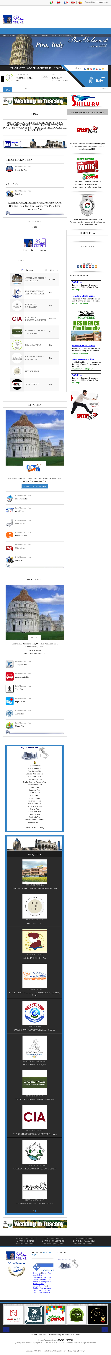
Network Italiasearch (83, 1241)
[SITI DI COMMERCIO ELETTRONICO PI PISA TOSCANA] (55, 1315)
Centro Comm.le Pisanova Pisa (34, 782)
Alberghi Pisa (35, 795)
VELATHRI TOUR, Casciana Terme (30, 1032)
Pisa (40, 1335)
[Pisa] (13, 19)
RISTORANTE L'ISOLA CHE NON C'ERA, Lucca (30, 1136)
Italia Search (75, 1335)
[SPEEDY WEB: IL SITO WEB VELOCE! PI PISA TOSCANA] (97, 1315)
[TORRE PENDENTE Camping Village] (30, 980)
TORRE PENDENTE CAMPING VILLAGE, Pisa (30, 997)
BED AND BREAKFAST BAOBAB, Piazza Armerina (30, 893)
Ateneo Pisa (19, 714)
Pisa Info (34, 36)
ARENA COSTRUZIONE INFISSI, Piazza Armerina (30, 1171)
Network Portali (101, 2)
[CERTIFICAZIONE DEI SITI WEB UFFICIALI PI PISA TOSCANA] (76, 1315)
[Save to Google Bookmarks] (88, 69)
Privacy (82, 1351)
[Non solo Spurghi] (30, 1049)
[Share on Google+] (91, 69)
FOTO (76, 36)
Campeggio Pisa (45, 205)
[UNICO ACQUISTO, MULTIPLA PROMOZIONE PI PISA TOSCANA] (34, 1315)
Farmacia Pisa (34, 790)
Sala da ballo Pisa (34, 804)
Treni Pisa (19, 689)
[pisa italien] (73, 2)
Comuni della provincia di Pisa (35, 653)
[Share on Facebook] (85, 69)
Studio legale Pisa (34, 823)
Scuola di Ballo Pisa (34, 806)
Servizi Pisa (34, 809)
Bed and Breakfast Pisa (22, 205)
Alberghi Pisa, (16, 202)
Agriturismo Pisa (33, 202)
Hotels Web (65, 1335)
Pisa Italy (76, 1351)
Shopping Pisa (34, 814)
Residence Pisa (52, 202)
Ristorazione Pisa (34, 801)
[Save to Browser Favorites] (103, 69)
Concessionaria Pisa (34, 785)
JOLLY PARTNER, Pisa (30, 1101)
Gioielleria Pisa (34, 793)
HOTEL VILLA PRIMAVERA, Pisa (30, 928)
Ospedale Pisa (20, 702)
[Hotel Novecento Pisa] (30, 945)
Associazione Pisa (34, 771)
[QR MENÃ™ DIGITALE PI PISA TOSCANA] (13, 1315)
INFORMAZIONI (65, 36)
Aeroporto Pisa (21, 665)
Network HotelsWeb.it (53, 1241)
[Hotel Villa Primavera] (30, 910)
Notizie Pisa (20, 523)
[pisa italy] (58, 2)
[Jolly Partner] (30, 1084)
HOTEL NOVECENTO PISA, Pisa (30, 962)
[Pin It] (97, 69)
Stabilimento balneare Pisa (35, 820)
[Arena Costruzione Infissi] (30, 1154)
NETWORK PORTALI (65, 1340)
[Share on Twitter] (100, 69)
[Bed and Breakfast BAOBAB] (30, 876)
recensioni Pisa (21, 536)
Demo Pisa (35, 787)
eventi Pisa (19, 511)
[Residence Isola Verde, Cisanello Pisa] (30, 1188)
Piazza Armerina (54, 1335)
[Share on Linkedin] (94, 69)
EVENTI (53, 36)
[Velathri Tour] (30, 1015)
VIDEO (83, 36)
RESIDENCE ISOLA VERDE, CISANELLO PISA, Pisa (30, 1205)
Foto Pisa (18, 560)
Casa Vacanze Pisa (34, 779)
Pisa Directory (9, 36)
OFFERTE (44, 36)
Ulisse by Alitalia (35, 650)
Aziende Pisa (31, 827)
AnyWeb (34, 1335)
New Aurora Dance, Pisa (61, 78)
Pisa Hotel (23, 36)
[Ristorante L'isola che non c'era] (30, 1119)
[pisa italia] (51, 2)
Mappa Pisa (19, 726)
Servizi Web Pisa (34, 812)
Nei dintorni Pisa (21, 499)
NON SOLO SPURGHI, (30, 1067)
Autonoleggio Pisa (22, 677)
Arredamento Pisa (34, 768)
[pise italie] (66, 2)
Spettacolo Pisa (34, 817)
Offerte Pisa (20, 548)
